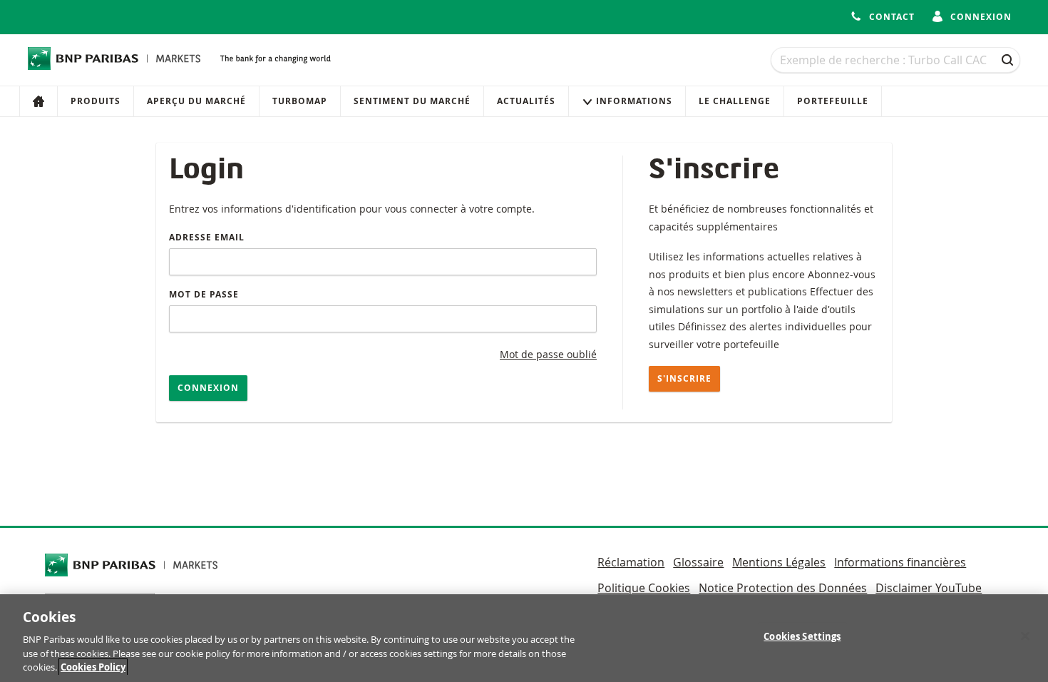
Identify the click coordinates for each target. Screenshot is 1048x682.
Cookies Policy (93, 667)
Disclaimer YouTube (928, 588)
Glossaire (698, 562)
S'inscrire (684, 378)
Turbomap (299, 101)
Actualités (526, 101)
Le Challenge (735, 101)
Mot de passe (204, 294)
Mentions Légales (779, 562)
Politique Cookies (643, 588)
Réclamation (630, 562)
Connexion (208, 388)
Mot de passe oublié (548, 354)
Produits (95, 101)
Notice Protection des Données (783, 588)
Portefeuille (832, 101)
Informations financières (900, 562)
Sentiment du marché (412, 101)
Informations (634, 101)
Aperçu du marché (196, 101)
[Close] (1025, 636)
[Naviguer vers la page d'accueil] (114, 58)
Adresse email (207, 237)
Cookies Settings (802, 636)
